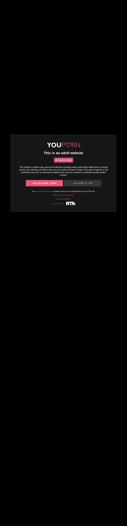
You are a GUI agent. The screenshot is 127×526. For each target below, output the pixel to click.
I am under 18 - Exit (82, 183)
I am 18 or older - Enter (44, 183)
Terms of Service (63, 199)
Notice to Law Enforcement (63, 195)
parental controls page (44, 191)
